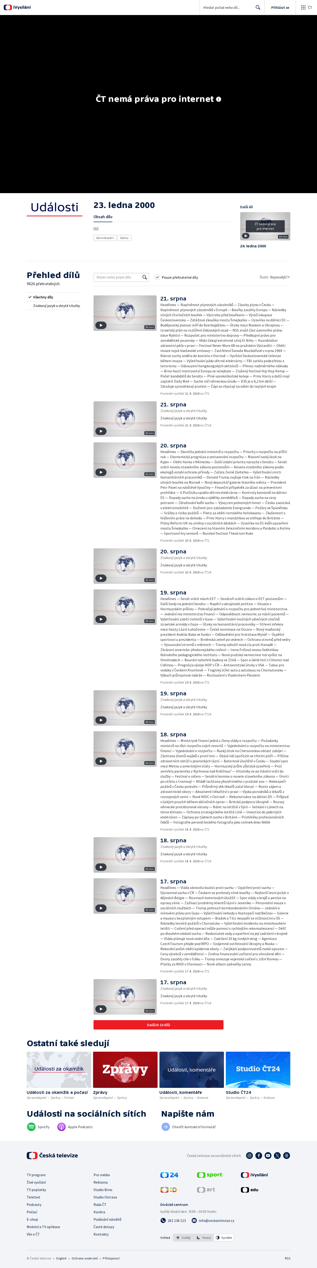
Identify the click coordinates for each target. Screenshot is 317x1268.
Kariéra (99, 1212)
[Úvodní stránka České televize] (53, 1155)
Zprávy (124, 238)
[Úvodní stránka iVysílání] (21, 7)
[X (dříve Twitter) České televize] (277, 1155)
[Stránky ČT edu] (249, 1191)
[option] (183, 1237)
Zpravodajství (105, 238)
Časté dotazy (104, 1226)
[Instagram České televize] (249, 1155)
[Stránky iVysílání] (254, 1176)
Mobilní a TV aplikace (43, 1226)
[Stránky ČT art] (206, 1191)
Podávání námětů (107, 1219)
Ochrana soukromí (85, 1258)
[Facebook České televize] (258, 1155)
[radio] (54, 297)
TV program (36, 1174)
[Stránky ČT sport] (209, 1176)
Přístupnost (111, 1258)
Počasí (32, 1212)
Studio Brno (103, 1189)
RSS (288, 1258)
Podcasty (34, 1204)
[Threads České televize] (286, 1155)
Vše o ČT (33, 1234)
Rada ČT (100, 1204)
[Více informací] (218, 99)
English (61, 1258)
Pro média (102, 1174)
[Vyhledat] (144, 277)
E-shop (32, 1219)
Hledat (258, 7)
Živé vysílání (36, 1182)
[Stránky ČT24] (169, 1176)
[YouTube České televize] (268, 1155)
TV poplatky (36, 1189)
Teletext (33, 1197)
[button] (265, 228)
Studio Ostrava (105, 1197)
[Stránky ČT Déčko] (168, 1191)
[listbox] (203, 1238)
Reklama (101, 1182)
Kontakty (101, 1234)
